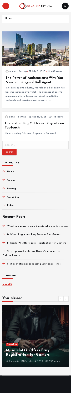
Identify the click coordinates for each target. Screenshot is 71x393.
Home (8, 18)
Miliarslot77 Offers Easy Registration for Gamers (36, 243)
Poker (10, 205)
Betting (22, 71)
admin (12, 71)
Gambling (13, 197)
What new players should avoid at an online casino (37, 226)
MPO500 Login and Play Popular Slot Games (33, 234)
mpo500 (7, 284)
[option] (35, 336)
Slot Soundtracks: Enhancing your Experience (34, 264)
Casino (11, 180)
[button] (61, 298)
